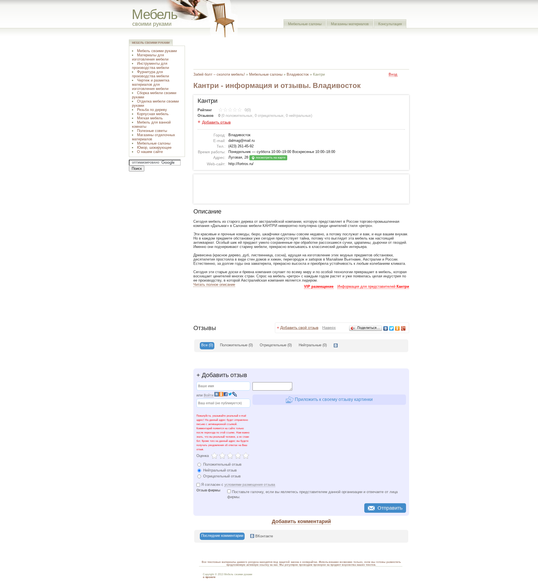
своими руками (151, 24)
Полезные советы (152, 131)
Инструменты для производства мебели (150, 65)
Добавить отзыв (216, 122)
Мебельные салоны (304, 24)
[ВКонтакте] (386, 328)
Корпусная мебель (153, 114)
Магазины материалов (350, 24)
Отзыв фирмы (208, 490)
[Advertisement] (295, 51)
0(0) (247, 110)
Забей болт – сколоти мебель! (219, 74)
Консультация (390, 24)
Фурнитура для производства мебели (150, 74)
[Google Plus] (403, 328)
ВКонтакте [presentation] (263, 536)
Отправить (389, 508)
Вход (393, 74)
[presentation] (335, 345)
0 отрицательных (269, 115)
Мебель (154, 14)
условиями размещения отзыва (249, 485)
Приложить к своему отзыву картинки (333, 399)
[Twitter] (392, 328)
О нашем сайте (150, 152)
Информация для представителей (373, 286)
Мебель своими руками (157, 51)
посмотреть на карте (270, 157)
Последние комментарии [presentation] (222, 535)
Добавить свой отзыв (299, 327)
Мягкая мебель (150, 118)
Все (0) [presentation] (207, 345)
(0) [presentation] (236, 345)
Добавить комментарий (301, 521)
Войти (209, 395)
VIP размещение (318, 286)
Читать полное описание (214, 284)
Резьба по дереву (152, 110)
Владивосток (298, 74)
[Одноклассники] (397, 328)
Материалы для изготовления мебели (150, 57)
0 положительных (237, 115)
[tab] (207, 345)
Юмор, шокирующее (154, 147)
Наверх (329, 327)
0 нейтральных (298, 115)
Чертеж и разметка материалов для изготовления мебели (150, 84)
